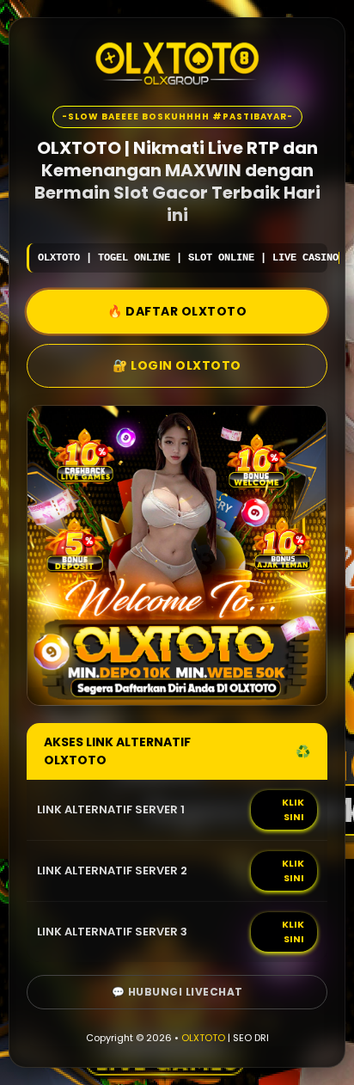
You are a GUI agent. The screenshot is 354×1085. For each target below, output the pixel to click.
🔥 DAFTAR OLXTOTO (177, 311)
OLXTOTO (203, 1038)
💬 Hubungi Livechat (177, 991)
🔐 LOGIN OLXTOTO (177, 365)
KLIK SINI (293, 809)
